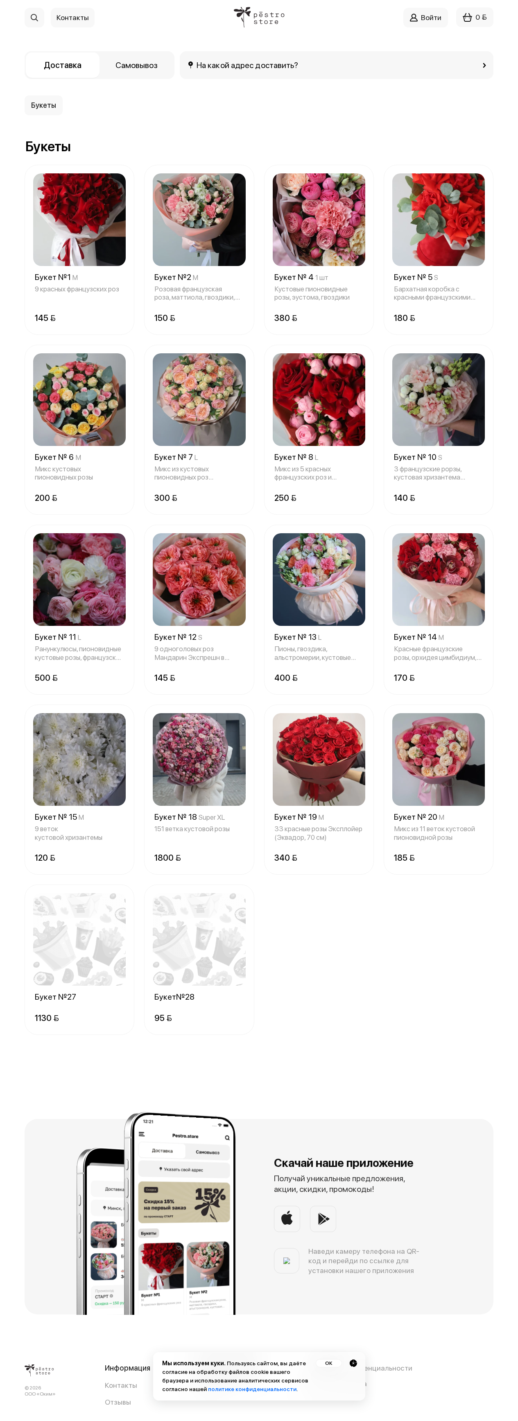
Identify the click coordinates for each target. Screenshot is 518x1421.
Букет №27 (55, 997)
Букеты (43, 105)
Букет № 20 (419, 817)
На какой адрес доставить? (248, 65)
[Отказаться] (353, 1363)
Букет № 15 (59, 817)
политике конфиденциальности (252, 1389)
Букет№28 (174, 997)
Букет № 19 (299, 817)
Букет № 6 (58, 457)
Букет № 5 (416, 277)
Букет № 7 (176, 457)
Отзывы (118, 1402)
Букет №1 (56, 277)
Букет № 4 (301, 277)
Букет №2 (176, 277)
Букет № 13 (297, 637)
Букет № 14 (419, 637)
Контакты (121, 1385)
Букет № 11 (58, 637)
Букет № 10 (418, 457)
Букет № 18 (189, 817)
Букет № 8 (296, 457)
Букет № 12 (178, 637)
